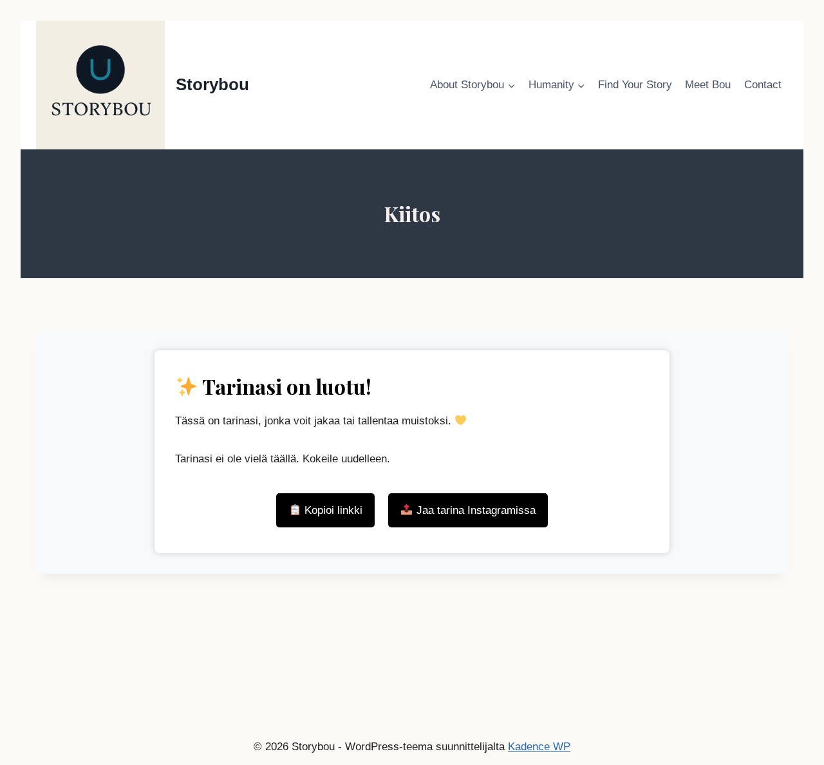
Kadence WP (539, 747)
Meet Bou (708, 85)
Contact (763, 85)
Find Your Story (635, 85)
